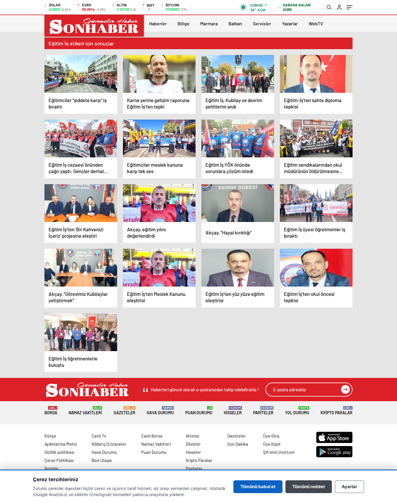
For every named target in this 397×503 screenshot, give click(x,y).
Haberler (158, 23)
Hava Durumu (160, 410)
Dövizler (193, 444)
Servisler (262, 23)
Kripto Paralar (337, 410)
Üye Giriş (271, 435)
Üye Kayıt (272, 444)
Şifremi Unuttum (278, 452)
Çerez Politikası (59, 460)
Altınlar (193, 435)
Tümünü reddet (308, 486)
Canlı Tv (99, 435)
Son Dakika (237, 444)
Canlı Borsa (151, 435)
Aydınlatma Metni (60, 444)
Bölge (183, 23)
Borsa (50, 410)
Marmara (209, 23)
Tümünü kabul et (258, 486)
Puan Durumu (198, 410)
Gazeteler (124, 410)
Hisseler (233, 410)
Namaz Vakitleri (85, 410)
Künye (50, 435)
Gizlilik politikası (59, 452)
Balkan (235, 23)
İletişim (51, 468)
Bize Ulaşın (102, 460)
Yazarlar (290, 23)
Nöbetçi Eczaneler (109, 444)
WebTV (316, 23)
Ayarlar (349, 486)
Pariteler (263, 410)
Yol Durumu (297, 410)
